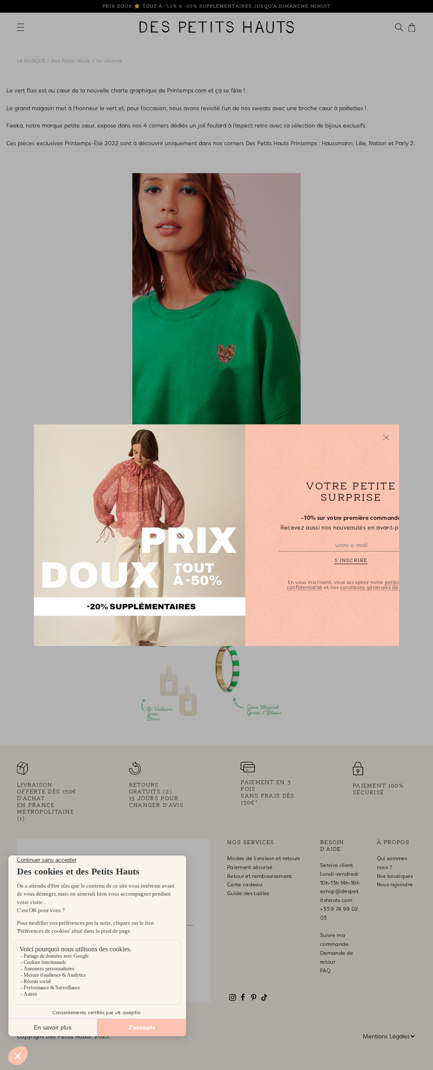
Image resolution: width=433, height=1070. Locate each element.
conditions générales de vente (377, 587)
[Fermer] (386, 437)
